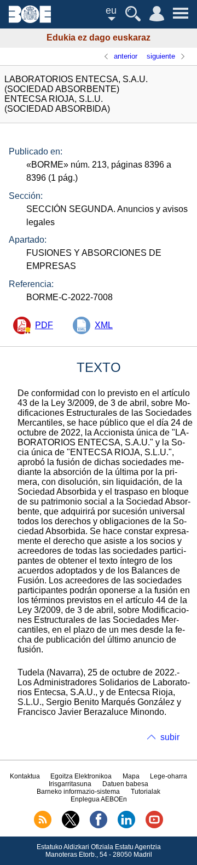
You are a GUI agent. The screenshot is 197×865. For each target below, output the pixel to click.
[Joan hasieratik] (30, 20)
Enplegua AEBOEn (99, 799)
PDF (44, 325)
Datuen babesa (125, 784)
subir (169, 737)
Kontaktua (25, 776)
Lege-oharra (168, 776)
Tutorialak (145, 791)
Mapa (131, 776)
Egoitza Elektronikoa (81, 776)
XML (104, 325)
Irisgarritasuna (70, 784)
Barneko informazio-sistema (78, 791)
